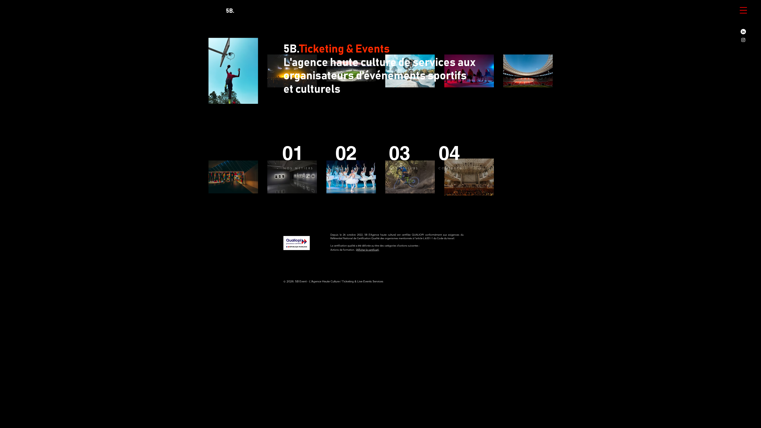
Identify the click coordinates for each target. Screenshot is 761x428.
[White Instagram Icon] (743, 40)
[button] (743, 10)
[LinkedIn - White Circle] (743, 31)
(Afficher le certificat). (367, 249)
